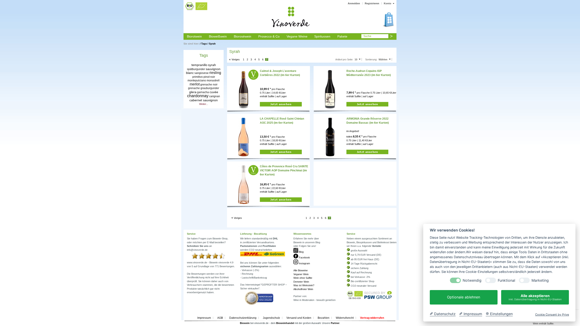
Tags (204, 43)
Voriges (236, 59)
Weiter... (203, 104)
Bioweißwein (218, 36)
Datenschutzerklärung (242, 317)
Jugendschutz (271, 317)
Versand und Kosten (298, 317)
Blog (301, 251)
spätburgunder (196, 69)
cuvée (214, 92)
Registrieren (372, 3)
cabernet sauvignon (203, 100)
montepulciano (197, 80)
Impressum (204, 317)
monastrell (213, 80)
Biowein (245, 323)
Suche (367, 36)
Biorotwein (194, 36)
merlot (195, 84)
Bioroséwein (242, 36)
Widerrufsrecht (345, 317)
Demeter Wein (301, 281)
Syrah (212, 43)
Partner (335, 323)
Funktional (506, 280)
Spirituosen (322, 36)
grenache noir (209, 84)
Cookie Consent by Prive (552, 314)
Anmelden (354, 3)
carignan (214, 96)
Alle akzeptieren (535, 297)
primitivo (197, 76)
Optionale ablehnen (463, 297)
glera (192, 92)
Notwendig (472, 280)
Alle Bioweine (300, 270)
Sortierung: (371, 59)
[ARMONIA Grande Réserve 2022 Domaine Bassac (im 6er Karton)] (330, 136)
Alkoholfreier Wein (303, 289)
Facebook (304, 257)
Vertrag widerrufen (372, 317)
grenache (194, 88)
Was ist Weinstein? (303, 285)
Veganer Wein (301, 274)
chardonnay (197, 96)
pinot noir (209, 76)
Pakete (342, 36)
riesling (215, 73)
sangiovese (201, 73)
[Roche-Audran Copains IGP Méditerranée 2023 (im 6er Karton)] (330, 89)
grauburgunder (210, 88)
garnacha (203, 92)
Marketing (540, 280)
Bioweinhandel (285, 323)
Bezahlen (323, 317)
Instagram (304, 263)
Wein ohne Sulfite (302, 277)
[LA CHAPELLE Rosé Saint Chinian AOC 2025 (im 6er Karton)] (243, 136)
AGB (220, 317)
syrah (212, 65)
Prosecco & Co (269, 36)
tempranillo (199, 65)
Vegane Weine (297, 36)
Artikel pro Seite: (344, 59)
